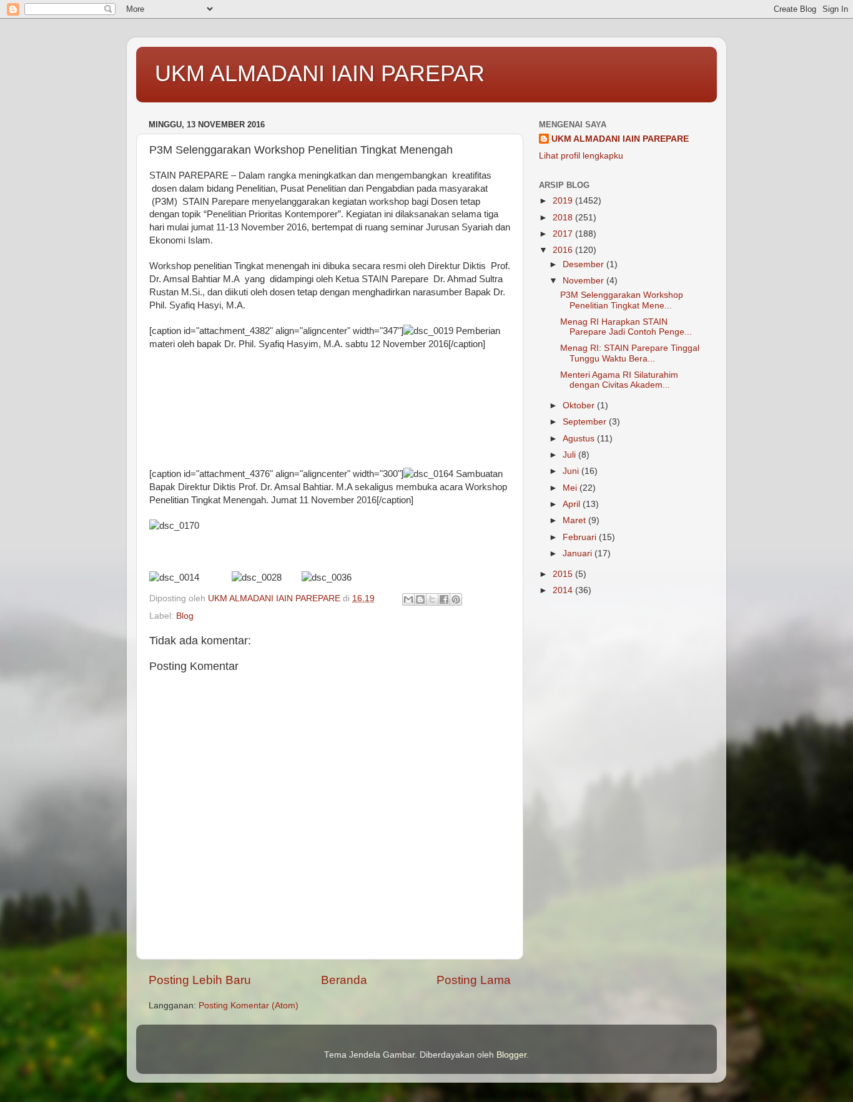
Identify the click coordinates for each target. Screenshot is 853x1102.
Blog (185, 616)
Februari (581, 537)
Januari (578, 553)
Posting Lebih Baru (200, 979)
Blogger (511, 1055)
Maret (575, 520)
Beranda (344, 979)
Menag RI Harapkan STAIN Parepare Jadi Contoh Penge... (626, 327)
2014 (564, 590)
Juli (570, 455)
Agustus (580, 438)
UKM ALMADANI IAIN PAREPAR (320, 73)
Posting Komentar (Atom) (248, 1005)
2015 (564, 574)
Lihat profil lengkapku (581, 155)
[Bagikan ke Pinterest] (456, 599)
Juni (572, 471)
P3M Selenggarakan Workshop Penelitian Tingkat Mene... (621, 300)
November (584, 280)
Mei (571, 488)
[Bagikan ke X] (432, 599)
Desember (584, 264)
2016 (564, 250)
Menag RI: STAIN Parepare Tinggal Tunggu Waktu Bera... (629, 353)
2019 (564, 200)
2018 (564, 217)
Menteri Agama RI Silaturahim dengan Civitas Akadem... (619, 380)
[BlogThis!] (420, 599)
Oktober (580, 405)
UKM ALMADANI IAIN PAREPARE (620, 139)
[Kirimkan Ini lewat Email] (408, 599)
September (586, 421)
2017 (564, 234)
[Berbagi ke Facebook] (444, 599)
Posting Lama (473, 979)
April (573, 504)
